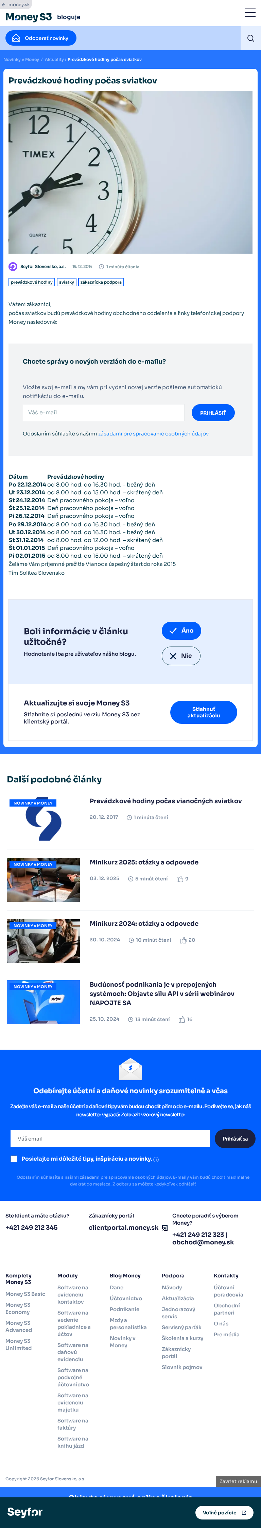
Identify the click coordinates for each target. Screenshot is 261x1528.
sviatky (66, 282)
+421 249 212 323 (198, 1235)
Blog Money (125, 1275)
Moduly (67, 1275)
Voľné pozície (220, 1513)
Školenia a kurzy (182, 1338)
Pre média (227, 1334)
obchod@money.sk (203, 1242)
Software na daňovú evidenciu (72, 1352)
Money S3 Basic (25, 1294)
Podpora (173, 1275)
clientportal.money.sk (124, 1227)
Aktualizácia (178, 1298)
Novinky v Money (21, 59)
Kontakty (226, 1275)
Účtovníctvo (126, 1298)
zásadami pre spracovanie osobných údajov (153, 433)
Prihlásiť (213, 413)
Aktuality (54, 59)
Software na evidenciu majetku (72, 1402)
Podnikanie (124, 1309)
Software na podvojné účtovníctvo (73, 1377)
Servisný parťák (182, 1327)
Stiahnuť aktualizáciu (204, 712)
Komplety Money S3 (18, 1278)
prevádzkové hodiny (32, 282)
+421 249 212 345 (31, 1227)
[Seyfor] (24, 1512)
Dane (116, 1287)
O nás (221, 1323)
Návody (172, 1287)
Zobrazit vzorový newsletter (153, 1114)
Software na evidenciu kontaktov (72, 1294)
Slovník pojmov (182, 1367)
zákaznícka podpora (101, 282)
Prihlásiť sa (235, 1138)
